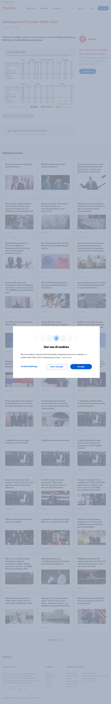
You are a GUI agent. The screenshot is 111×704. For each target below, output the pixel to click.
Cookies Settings (29, 366)
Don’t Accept (56, 367)
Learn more (66, 357)
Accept (81, 367)
